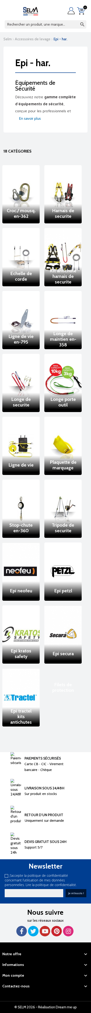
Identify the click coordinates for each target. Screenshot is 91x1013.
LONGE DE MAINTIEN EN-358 (63, 339)
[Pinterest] (56, 931)
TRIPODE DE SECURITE (63, 527)
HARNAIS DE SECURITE (63, 213)
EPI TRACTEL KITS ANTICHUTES (21, 716)
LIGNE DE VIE (21, 465)
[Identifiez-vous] (72, 11)
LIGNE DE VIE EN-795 (21, 339)
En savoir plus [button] (29, 118)
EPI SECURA (63, 653)
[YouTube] (45, 931)
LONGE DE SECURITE (21, 402)
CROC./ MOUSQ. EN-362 (21, 213)
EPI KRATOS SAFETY (21, 653)
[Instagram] (68, 931)
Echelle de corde (21, 276)
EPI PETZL (63, 590)
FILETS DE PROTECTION (63, 687)
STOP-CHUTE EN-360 (21, 527)
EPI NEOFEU (21, 590)
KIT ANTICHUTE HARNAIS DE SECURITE (63, 276)
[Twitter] (33, 931)
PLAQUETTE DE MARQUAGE (63, 465)
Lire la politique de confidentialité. (51, 885)
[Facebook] (21, 931)
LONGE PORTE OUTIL (63, 402)
